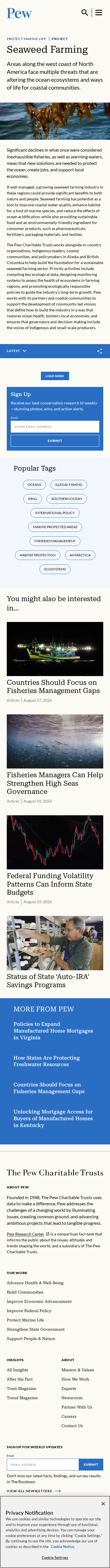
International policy (55, 513)
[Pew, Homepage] (19, 12)
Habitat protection (38, 555)
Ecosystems (55, 569)
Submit (55, 440)
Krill (32, 499)
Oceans (34, 484)
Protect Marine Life (26, 39)
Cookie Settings (55, 1557)
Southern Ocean (66, 499)
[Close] (103, 1504)
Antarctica (80, 555)
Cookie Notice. (63, 1546)
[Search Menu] (84, 12)
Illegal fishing (68, 484)
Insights (15, 1360)
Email (14, 417)
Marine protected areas (55, 527)
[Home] (55, 1173)
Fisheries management (55, 541)
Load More (55, 376)
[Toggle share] (99, 351)
